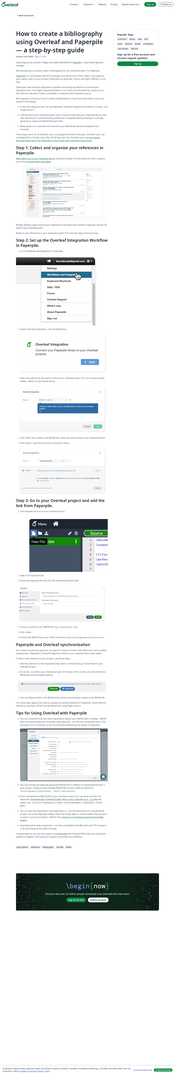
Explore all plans (98, 900)
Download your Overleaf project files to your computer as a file (63, 799)
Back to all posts (25, 15)
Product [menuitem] (74, 4)
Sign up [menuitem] (150, 4)
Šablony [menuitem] (102, 4)
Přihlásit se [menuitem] (166, 4)
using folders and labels (39, 161)
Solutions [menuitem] (88, 4)
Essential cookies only (142, 1070)
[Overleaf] (10, 4)
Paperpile (77, 62)
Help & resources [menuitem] (130, 4)
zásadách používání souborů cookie (34, 1071)
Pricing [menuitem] (114, 4)
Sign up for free (76, 900)
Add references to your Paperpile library (35, 158)
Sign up (137, 63)
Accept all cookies (163, 1070)
